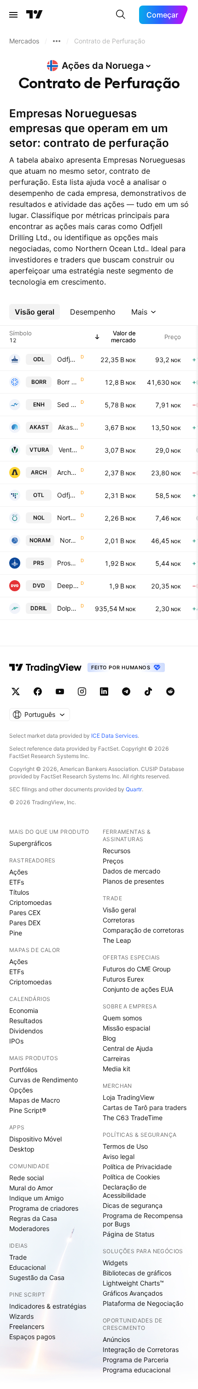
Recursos (116, 851)
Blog (109, 1038)
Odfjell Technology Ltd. (68, 495)
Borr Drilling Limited (68, 382)
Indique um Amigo (36, 1198)
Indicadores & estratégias (47, 1306)
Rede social (26, 1178)
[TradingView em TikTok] (148, 691)
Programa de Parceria (136, 1360)
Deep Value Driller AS (68, 585)
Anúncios (116, 1339)
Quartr (134, 789)
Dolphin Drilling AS (68, 608)
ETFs (16, 882)
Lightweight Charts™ (133, 1283)
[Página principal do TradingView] (34, 14)
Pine (15, 933)
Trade (18, 1257)
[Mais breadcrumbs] (56, 41)
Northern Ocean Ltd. (68, 518)
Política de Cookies (131, 1177)
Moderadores (29, 1228)
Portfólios (23, 1070)
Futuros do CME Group (137, 969)
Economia (23, 1010)
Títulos (19, 892)
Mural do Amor (31, 1188)
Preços (113, 861)
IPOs (16, 1041)
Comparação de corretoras (143, 930)
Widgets (115, 1263)
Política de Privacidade (137, 1167)
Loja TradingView (128, 1097)
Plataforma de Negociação (143, 1303)
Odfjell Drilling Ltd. (68, 359)
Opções (21, 1090)
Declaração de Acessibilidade (124, 1191)
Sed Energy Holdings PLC (68, 404)
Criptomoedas (30, 902)
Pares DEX (25, 923)
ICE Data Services (114, 735)
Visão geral (119, 910)
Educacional (27, 1267)
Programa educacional (136, 1370)
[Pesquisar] (120, 15)
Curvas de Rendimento (43, 1080)
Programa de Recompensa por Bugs (143, 1220)
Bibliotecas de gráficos (137, 1273)
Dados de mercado (131, 871)
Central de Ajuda (128, 1048)
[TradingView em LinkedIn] (104, 691)
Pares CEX (25, 912)
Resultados (25, 1021)
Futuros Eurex (123, 979)
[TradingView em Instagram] (82, 691)
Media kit (116, 1069)
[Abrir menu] (13, 15)
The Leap (117, 940)
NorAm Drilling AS (69, 540)
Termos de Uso (125, 1146)
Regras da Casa (33, 1218)
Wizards (21, 1316)
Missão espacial (126, 1028)
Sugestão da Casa (36, 1277)
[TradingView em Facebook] (37, 691)
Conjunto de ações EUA (138, 989)
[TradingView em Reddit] (170, 691)
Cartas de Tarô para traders (144, 1107)
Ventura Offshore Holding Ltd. (68, 450)
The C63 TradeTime (133, 1118)
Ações (18, 872)
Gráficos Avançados (133, 1293)
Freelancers (26, 1326)
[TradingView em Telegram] (126, 691)
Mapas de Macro (34, 1100)
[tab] (34, 312)
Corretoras (118, 920)
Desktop (22, 1149)
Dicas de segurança (133, 1205)
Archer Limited (68, 472)
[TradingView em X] (15, 691)
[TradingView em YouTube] (59, 691)
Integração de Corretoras (141, 1349)
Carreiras (116, 1058)
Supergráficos (30, 843)
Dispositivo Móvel (35, 1139)
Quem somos (122, 1018)
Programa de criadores (43, 1208)
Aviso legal (118, 1156)
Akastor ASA (68, 427)
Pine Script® (27, 1110)
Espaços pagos (32, 1336)
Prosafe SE (68, 563)
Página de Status (128, 1234)
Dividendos (26, 1031)
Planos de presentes (133, 881)
